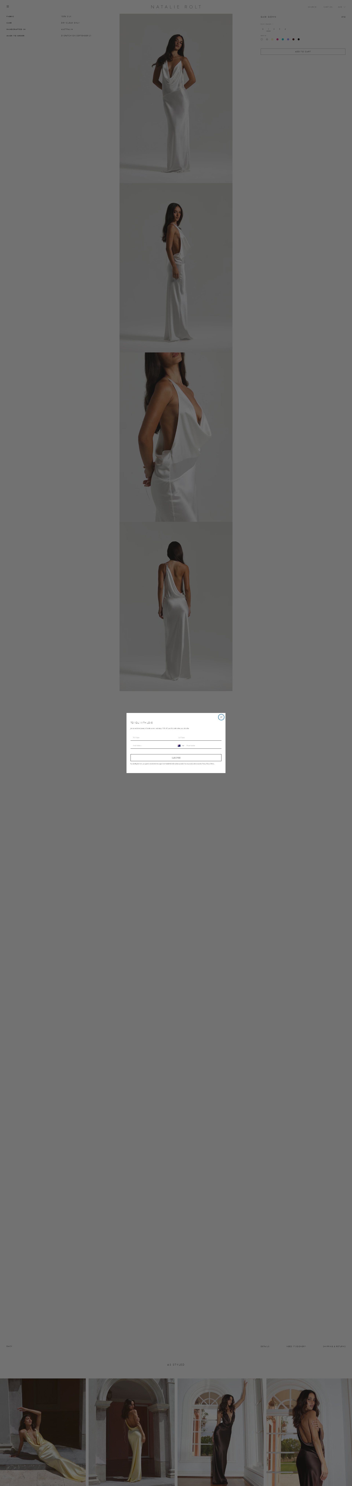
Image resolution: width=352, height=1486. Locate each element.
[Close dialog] (221, 717)
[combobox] (180, 745)
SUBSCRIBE (176, 758)
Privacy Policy (205, 764)
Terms (212, 764)
